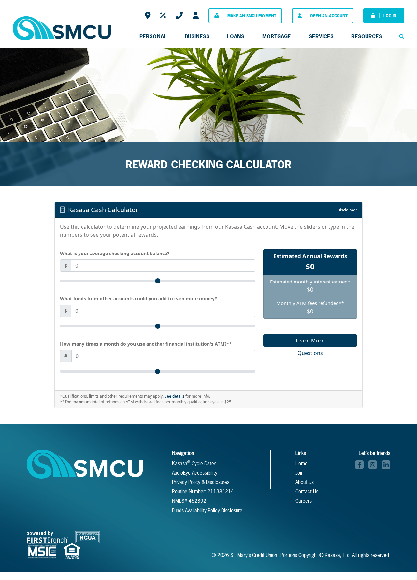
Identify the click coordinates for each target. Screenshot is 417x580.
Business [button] (197, 36)
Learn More (310, 340)
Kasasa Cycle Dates (194, 463)
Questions (310, 352)
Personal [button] (153, 36)
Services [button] (321, 36)
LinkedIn (386, 464)
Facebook (359, 464)
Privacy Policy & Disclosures (200, 482)
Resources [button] (366, 36)
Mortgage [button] (276, 36)
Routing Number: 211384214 (203, 491)
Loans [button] (235, 36)
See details (174, 396)
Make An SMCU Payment (251, 15)
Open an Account (329, 15)
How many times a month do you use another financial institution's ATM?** (146, 344)
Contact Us (179, 15)
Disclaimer (347, 210)
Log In (389, 15)
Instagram (372, 464)
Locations (148, 15)
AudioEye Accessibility (194, 473)
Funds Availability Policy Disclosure (207, 510)
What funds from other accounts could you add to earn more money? (138, 299)
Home (301, 463)
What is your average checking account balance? (114, 253)
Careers (196, 15)
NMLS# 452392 (189, 501)
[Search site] (401, 36)
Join (299, 473)
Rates (163, 15)
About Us (304, 482)
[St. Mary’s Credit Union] (61, 27)
